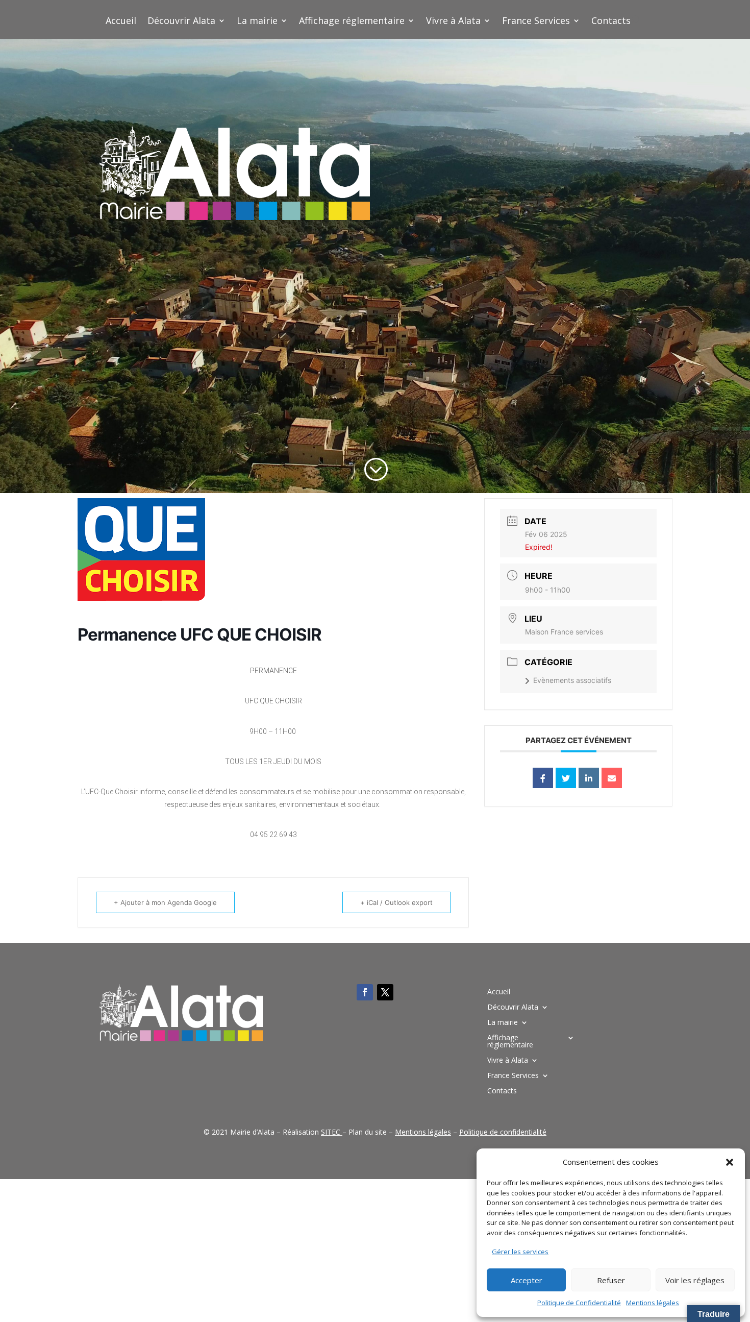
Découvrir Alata (181, 22)
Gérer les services (520, 1251)
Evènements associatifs (572, 680)
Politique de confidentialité (502, 1132)
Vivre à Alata (453, 22)
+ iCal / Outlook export (396, 902)
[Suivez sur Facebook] (365, 992)
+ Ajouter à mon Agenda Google (165, 902)
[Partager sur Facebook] (543, 778)
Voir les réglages (694, 1280)
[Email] (612, 778)
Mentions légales (652, 1302)
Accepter (526, 1280)
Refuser (611, 1280)
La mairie (257, 22)
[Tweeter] (566, 778)
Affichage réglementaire (352, 22)
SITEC (330, 1132)
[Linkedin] (589, 778)
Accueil (121, 22)
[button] (729, 1162)
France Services (536, 22)
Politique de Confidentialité (579, 1302)
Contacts (611, 22)
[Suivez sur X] (385, 992)
